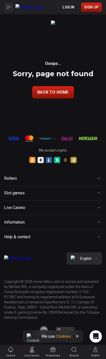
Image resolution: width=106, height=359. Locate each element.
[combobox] (84, 258)
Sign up (91, 7)
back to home (52, 92)
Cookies (63, 336)
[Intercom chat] (96, 336)
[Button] (8, 7)
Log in (68, 7)
